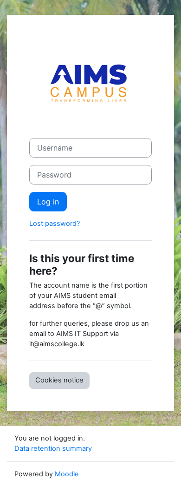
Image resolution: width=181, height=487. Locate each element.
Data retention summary (53, 448)
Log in (48, 201)
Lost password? (54, 223)
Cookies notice (59, 380)
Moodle (67, 474)
